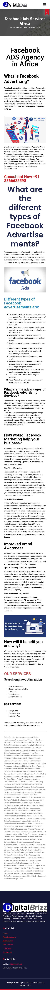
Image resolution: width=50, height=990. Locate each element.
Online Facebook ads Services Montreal (26, 774)
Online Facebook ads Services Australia (19, 753)
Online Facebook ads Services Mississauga (20, 784)
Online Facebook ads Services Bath (23, 837)
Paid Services (8, 945)
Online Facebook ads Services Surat (24, 813)
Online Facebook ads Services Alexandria (26, 873)
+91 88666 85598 (15, 964)
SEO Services (8, 941)
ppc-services (12, 704)
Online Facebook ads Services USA (17, 745)
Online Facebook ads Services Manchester (27, 829)
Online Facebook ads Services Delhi (29, 800)
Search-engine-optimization (23, 679)
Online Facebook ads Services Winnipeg (27, 782)
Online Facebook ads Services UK (28, 742)
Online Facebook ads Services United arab (28, 750)
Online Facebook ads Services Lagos (26, 866)
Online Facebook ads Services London (30, 818)
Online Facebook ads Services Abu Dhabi (26, 792)
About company (9, 937)
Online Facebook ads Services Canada (18, 737)
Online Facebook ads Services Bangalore (19, 803)
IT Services (7, 948)
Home (12, 27)
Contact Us (7, 952)
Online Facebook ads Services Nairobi (18, 876)
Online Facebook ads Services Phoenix (26, 763)
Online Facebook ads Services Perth (26, 845)
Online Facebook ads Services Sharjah (18, 795)
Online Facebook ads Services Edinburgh (19, 821)
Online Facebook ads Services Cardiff (18, 831)
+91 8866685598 (22, 178)
